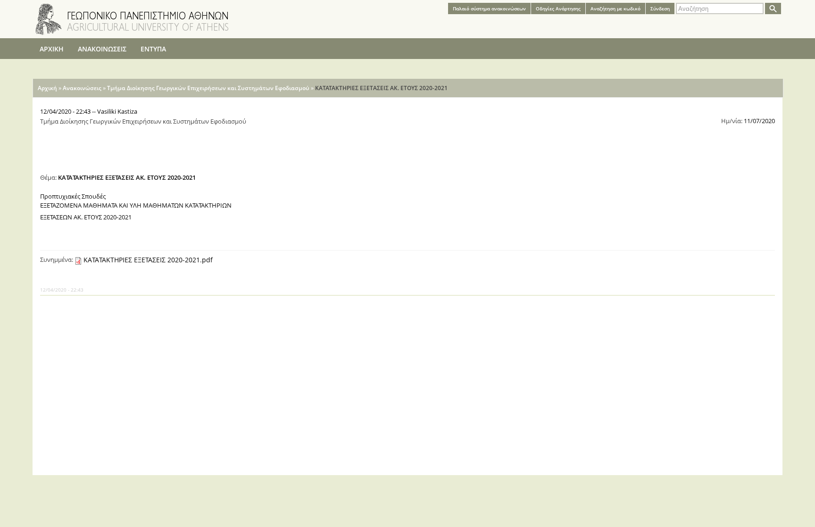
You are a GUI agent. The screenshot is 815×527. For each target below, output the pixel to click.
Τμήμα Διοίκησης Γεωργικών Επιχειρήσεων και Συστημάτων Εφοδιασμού (208, 88)
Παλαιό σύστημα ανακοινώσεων (489, 8)
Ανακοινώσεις (82, 88)
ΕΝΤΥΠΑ (153, 48)
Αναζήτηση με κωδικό (615, 8)
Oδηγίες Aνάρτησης (558, 8)
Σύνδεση (660, 8)
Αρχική (47, 88)
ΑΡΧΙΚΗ (52, 48)
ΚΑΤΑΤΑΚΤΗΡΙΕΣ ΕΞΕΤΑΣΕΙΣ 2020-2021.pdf (148, 259)
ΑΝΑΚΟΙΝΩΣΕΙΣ (102, 48)
